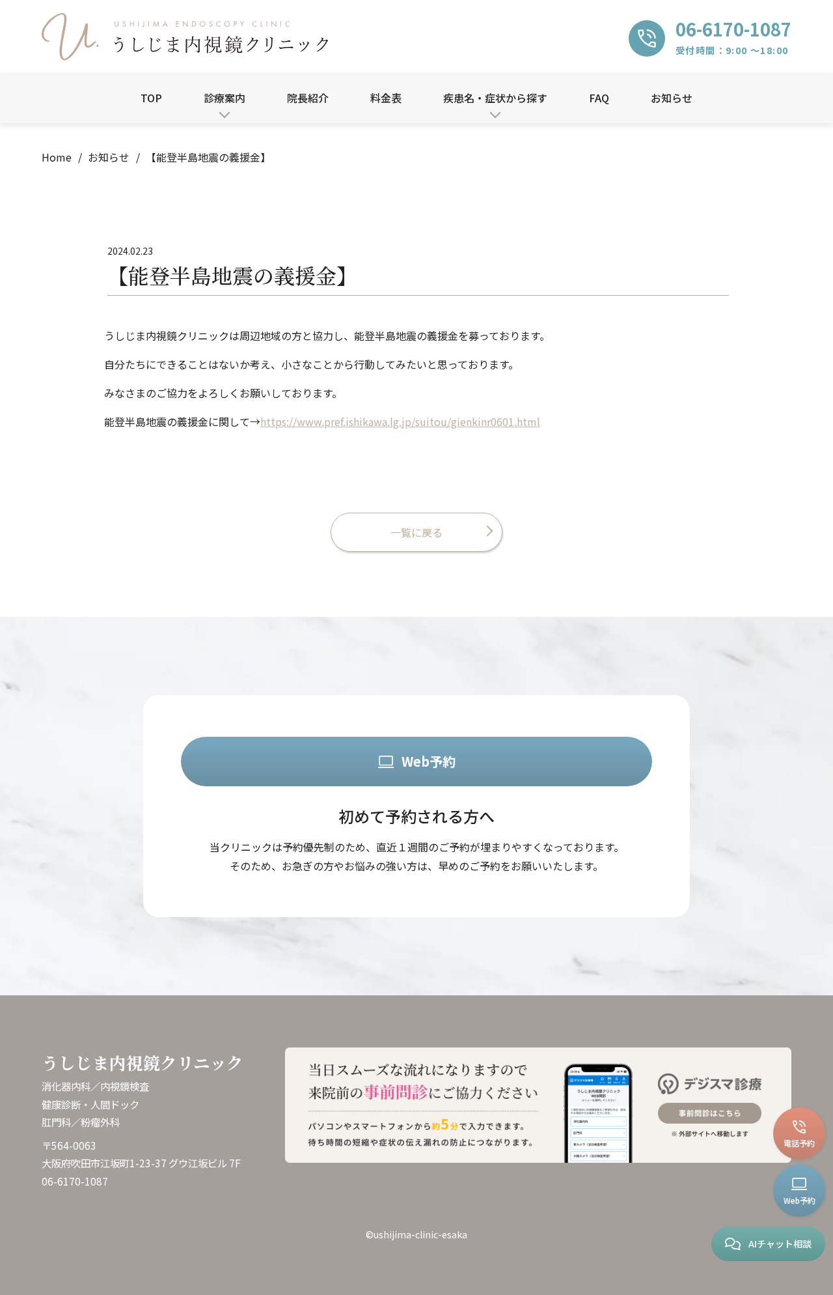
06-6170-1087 (75, 1181)
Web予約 (429, 761)
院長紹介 (308, 98)
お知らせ (671, 98)
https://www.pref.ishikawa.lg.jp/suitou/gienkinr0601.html (400, 421)
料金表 (386, 98)
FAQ (599, 98)
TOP (151, 98)
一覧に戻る (416, 532)
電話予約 (799, 1142)
